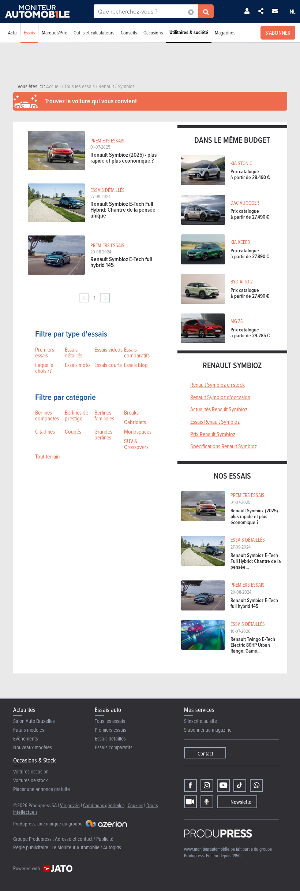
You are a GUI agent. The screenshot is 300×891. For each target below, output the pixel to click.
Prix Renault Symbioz (212, 434)
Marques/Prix (54, 32)
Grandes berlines (103, 434)
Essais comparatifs (137, 352)
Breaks (131, 412)
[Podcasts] (206, 801)
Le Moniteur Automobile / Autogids (86, 847)
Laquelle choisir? (44, 368)
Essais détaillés (73, 352)
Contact (205, 753)
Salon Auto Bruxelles (34, 721)
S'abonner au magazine (208, 730)
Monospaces (137, 431)
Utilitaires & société (188, 32)
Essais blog (136, 365)
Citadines (45, 431)
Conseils (129, 32)
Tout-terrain (47, 456)
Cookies (135, 805)
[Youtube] (223, 785)
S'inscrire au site (200, 721)
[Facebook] (190, 785)
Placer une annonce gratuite (41, 789)
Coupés (73, 431)
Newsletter (241, 802)
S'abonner (277, 33)
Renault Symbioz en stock (217, 384)
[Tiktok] (239, 785)
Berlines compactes (47, 415)
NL (293, 11)
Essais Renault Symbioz (215, 421)
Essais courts (108, 365)
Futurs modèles (28, 730)
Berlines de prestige (76, 415)
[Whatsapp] (256, 785)
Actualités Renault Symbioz (218, 409)
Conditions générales (103, 805)
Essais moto (77, 365)
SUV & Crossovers (136, 444)
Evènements (25, 738)
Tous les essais (110, 721)
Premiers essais (44, 352)
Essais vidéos (108, 349)
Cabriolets (135, 422)
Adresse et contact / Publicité (84, 839)
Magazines (225, 32)
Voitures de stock (30, 780)
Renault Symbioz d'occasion (220, 397)
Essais (29, 32)
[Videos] (190, 801)
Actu (12, 32)
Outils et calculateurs (94, 32)
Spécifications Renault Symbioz (223, 446)
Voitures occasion (31, 771)
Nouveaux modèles (32, 747)
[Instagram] (206, 785)
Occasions (153, 32)
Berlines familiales (104, 415)
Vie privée (70, 805)
